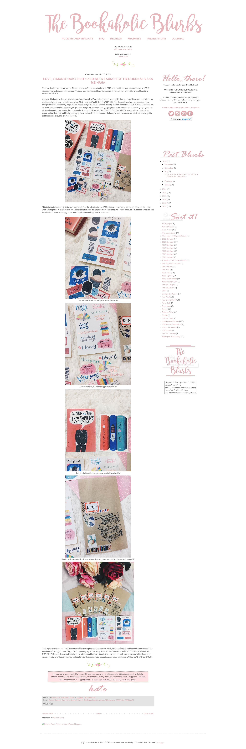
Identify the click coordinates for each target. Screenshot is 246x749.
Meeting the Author (169, 294)
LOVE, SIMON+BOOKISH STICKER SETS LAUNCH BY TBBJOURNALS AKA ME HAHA (98, 80)
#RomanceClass (168, 233)
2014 (164, 199)
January (168, 185)
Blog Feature (167, 266)
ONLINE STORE (156, 38)
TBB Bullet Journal (169, 327)
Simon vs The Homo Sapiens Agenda (90, 700)
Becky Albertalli (55, 700)
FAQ (101, 38)
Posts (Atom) (58, 718)
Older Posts (148, 713)
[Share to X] (49, 703)
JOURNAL (178, 38)
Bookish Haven (168, 288)
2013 (164, 203)
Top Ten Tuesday (169, 333)
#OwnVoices (167, 230)
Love (68, 700)
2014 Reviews (167, 245)
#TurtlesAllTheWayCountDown (174, 236)
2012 (164, 206)
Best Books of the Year (171, 263)
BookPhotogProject (169, 282)
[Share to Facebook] (51, 703)
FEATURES (134, 38)
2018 (164, 161)
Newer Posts (48, 713)
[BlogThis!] (46, 703)
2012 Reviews (167, 239)
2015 (164, 196)
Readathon (166, 306)
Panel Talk (166, 303)
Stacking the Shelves (170, 321)
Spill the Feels (167, 318)
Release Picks (167, 312)
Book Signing (167, 276)
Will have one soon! (123, 49)
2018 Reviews (167, 257)
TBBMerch (120, 700)
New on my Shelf (169, 300)
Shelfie (164, 315)
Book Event (166, 272)
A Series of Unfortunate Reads (174, 260)
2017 (164, 189)
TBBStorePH (129, 700)
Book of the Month (169, 279)
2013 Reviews (167, 242)
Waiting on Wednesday (171, 337)
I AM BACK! (123, 57)
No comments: (90, 698)
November (169, 168)
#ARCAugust (167, 224)
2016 (164, 192)
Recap (164, 309)
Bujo (63, 700)
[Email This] (44, 703)
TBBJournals (110, 700)
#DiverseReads (168, 227)
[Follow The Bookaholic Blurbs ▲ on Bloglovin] (181, 120)
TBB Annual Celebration (171, 324)
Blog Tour (166, 269)
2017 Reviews (167, 254)
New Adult (166, 297)
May (166, 171)
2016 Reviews (167, 251)
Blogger (161, 743)
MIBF (164, 291)
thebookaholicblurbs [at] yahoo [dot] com (180, 107)
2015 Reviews (167, 248)
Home (98, 713)
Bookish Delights (168, 285)
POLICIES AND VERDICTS (77, 38)
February (168, 181)
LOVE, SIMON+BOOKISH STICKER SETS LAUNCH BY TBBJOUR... (181, 176)
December (169, 164)
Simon (73, 700)
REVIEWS (116, 38)
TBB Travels (167, 330)
